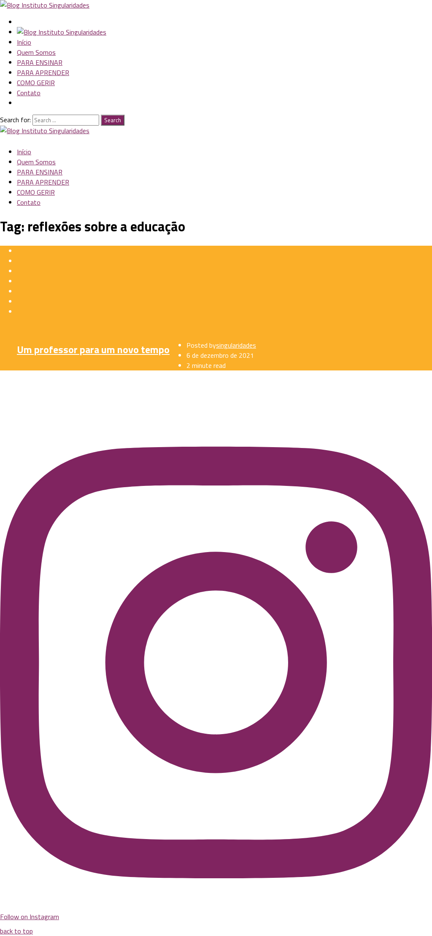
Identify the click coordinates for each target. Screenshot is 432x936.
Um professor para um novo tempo (93, 349)
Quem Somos (36, 52)
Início (24, 42)
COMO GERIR (36, 83)
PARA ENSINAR (39, 62)
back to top (16, 931)
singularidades (236, 345)
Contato (28, 93)
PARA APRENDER (43, 72)
